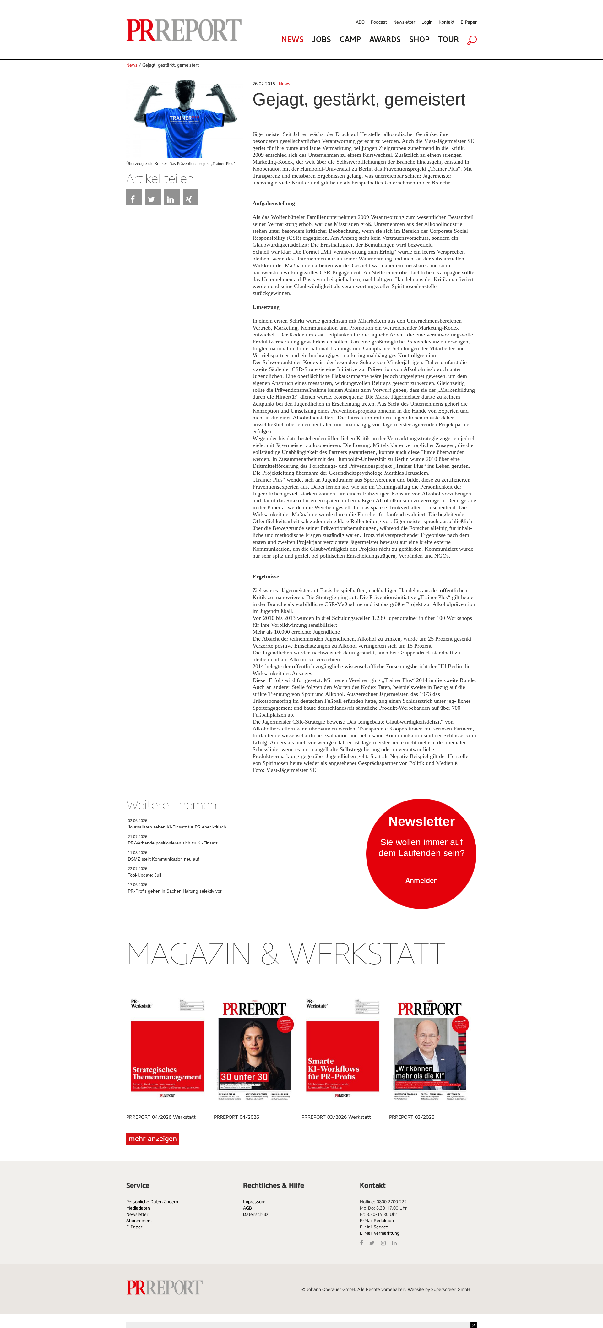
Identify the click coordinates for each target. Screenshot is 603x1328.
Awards (385, 39)
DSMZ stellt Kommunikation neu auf (163, 858)
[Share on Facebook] (134, 197)
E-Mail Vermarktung (379, 1233)
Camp (350, 39)
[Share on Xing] (190, 197)
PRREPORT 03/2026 (411, 1117)
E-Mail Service (374, 1227)
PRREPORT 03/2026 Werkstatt (336, 1117)
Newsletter (404, 22)
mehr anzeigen (153, 1138)
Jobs (321, 39)
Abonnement (139, 1220)
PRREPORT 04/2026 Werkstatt (161, 1117)
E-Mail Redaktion (377, 1220)
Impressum (254, 1202)
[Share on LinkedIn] (172, 197)
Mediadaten (138, 1208)
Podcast (379, 22)
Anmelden (421, 880)
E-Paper (469, 22)
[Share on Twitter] (153, 197)
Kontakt (446, 22)
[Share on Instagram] (385, 1242)
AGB (247, 1208)
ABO (360, 22)
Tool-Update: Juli (144, 874)
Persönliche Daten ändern (152, 1202)
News (292, 39)
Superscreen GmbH (450, 1289)
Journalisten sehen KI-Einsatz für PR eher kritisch (177, 826)
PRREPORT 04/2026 (236, 1117)
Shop (419, 39)
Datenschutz (256, 1214)
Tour (448, 39)
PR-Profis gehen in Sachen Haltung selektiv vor (175, 891)
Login (426, 22)
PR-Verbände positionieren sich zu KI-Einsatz (173, 842)
